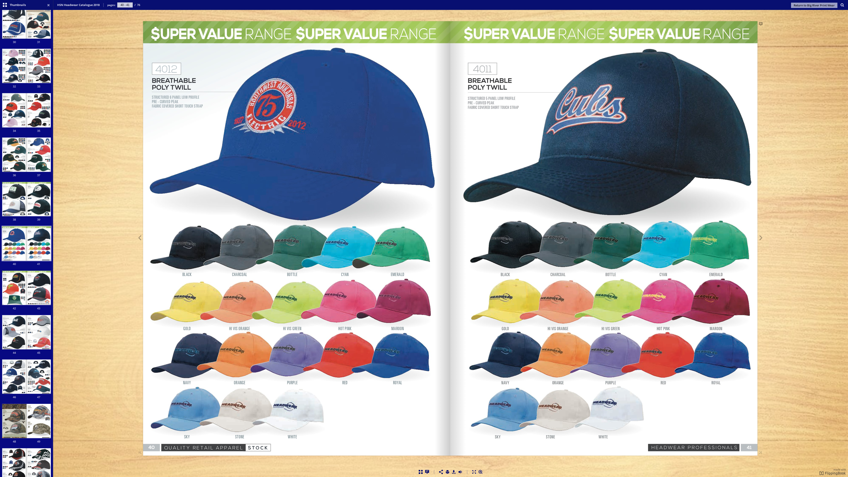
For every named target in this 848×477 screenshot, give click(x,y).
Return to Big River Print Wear (814, 5)
